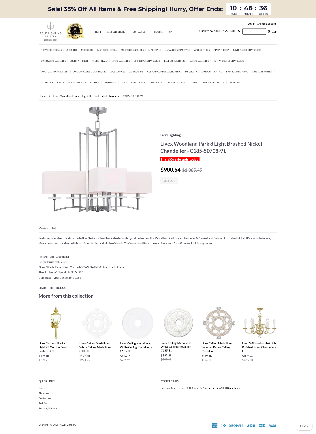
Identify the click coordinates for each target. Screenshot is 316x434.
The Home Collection (213, 82)
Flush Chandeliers (199, 61)
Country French (79, 61)
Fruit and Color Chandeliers (228, 61)
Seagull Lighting (177, 82)
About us (44, 393)
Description (48, 227)
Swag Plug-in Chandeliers (55, 71)
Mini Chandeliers (121, 61)
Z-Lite (194, 82)
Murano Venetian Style (177, 50)
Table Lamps (191, 71)
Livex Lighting (156, 82)
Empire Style (154, 50)
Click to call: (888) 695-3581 (217, 30)
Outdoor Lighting (212, 71)
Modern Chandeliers (132, 50)
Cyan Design (110, 82)
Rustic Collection (107, 50)
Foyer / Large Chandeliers (247, 50)
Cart (171, 32)
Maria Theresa (221, 50)
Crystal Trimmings (262, 71)
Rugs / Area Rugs (77, 82)
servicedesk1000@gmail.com (224, 388)
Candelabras (136, 71)
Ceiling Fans (235, 82)
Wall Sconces (117, 71)
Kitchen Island (100, 61)
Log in (251, 23)
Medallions (47, 82)
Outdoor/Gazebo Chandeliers (89, 71)
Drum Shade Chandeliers (147, 61)
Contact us (139, 32)
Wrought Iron (202, 50)
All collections (116, 32)
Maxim (124, 82)
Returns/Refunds (48, 408)
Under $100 (71, 50)
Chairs (60, 82)
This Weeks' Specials (51, 50)
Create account (266, 23)
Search (42, 388)
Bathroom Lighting (237, 71)
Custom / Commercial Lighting (164, 71)
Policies (157, 32)
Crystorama (138, 82)
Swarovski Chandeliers (53, 61)
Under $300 (87, 50)
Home (98, 32)
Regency (94, 82)
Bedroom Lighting (174, 61)
